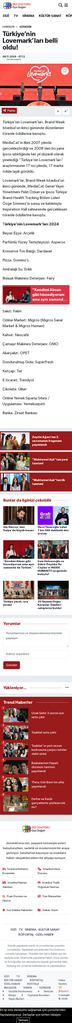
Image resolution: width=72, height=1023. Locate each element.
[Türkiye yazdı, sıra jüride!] (18, 590)
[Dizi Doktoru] (16, 5)
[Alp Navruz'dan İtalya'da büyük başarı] (18, 515)
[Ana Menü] (66, 5)
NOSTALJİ (33, 984)
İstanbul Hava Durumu (49, 871)
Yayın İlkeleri (16, 999)
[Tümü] (67, 687)
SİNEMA (28, 16)
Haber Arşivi (50, 910)
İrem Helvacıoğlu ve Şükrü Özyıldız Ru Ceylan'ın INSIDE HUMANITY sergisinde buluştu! (52, 568)
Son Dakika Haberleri (19, 910)
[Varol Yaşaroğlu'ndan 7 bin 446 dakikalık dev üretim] (53, 515)
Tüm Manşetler (51, 896)
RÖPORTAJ (25, 934)
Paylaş (11, 110)
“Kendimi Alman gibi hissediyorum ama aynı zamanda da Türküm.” (18, 564)
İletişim (48, 991)
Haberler (8, 27)
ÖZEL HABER (45, 934)
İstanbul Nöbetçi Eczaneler (15, 871)
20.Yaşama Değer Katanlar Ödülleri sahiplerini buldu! (49, 605)
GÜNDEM (25, 27)
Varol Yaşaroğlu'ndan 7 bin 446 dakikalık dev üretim (53, 530)
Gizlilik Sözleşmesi (20, 991)
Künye (12, 995)
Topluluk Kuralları (38, 995)
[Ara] (61, 5)
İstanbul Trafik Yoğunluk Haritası (49, 884)
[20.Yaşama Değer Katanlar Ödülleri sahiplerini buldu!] (53, 590)
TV (16, 16)
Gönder (11, 665)
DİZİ (6, 16)
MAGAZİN (10, 988)
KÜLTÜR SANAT (50, 16)
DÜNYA (27, 988)
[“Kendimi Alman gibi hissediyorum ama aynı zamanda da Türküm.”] (18, 549)
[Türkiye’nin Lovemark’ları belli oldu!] (36, 85)
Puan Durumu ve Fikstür (14, 898)
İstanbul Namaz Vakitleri (14, 884)
